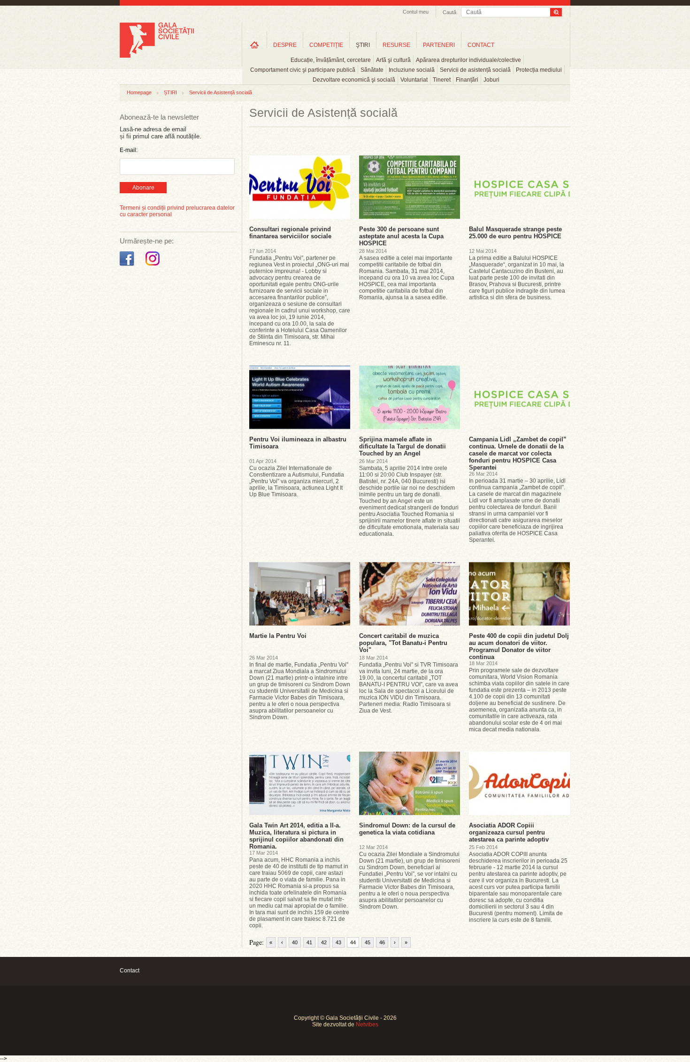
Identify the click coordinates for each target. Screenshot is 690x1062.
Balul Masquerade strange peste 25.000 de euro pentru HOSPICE (515, 233)
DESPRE (285, 45)
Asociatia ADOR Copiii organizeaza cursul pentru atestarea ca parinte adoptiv (509, 832)
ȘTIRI (170, 92)
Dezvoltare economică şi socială (354, 79)
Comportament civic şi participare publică (302, 70)
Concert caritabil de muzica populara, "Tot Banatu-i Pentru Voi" (403, 642)
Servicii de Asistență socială (220, 92)
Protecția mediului (539, 70)
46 (382, 942)
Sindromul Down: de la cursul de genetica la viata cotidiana (407, 829)
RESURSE (396, 45)
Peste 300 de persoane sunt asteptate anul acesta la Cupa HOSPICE (401, 236)
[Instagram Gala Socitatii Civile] (154, 266)
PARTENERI (439, 45)
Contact (129, 970)
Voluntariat (414, 79)
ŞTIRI (363, 45)
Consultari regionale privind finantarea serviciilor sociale (290, 233)
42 (324, 942)
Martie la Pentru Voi (278, 635)
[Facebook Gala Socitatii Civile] (128, 266)
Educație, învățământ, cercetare (331, 60)
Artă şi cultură (393, 60)
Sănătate (371, 70)
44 (353, 942)
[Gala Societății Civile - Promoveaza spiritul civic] (157, 56)
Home (254, 44)
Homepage (139, 92)
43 (338, 942)
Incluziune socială (412, 70)
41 (309, 942)
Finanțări (467, 79)
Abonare (143, 187)
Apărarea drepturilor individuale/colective (468, 60)
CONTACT (481, 45)
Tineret (442, 79)
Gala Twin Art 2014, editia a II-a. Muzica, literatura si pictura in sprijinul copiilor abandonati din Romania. (296, 836)
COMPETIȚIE (326, 45)
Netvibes (367, 1024)
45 (367, 942)
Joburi (491, 79)
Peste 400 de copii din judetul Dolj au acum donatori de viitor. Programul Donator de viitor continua (519, 646)
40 (295, 942)
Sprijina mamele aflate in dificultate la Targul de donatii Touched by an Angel (402, 446)
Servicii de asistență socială (475, 70)
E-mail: (129, 150)
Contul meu (416, 12)
